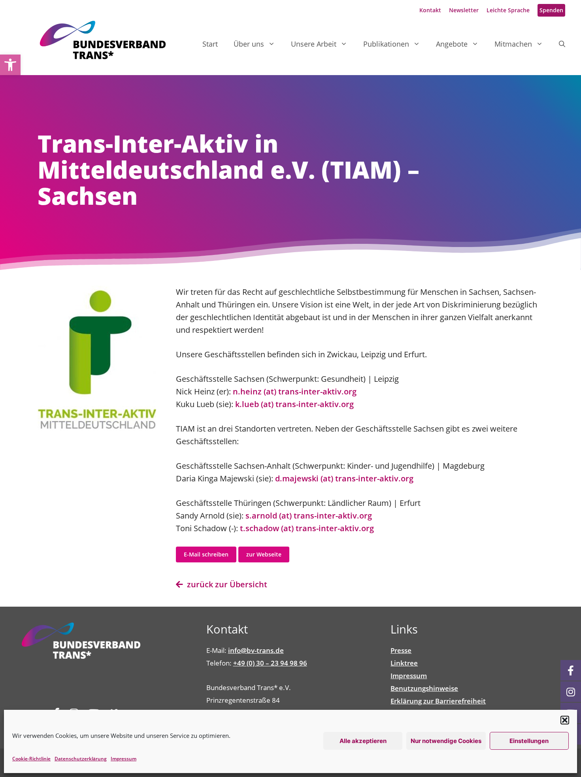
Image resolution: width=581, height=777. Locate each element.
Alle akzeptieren (363, 741)
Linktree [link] (404, 663)
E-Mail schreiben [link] (206, 554)
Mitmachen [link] (513, 44)
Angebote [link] (452, 44)
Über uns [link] (249, 44)
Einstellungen (529, 741)
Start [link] (210, 44)
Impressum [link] (123, 758)
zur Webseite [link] (263, 554)
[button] (565, 720)
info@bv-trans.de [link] (256, 650)
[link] (10, 65)
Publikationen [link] (386, 44)
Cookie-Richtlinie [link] (31, 758)
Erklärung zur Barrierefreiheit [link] (438, 700)
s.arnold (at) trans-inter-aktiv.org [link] (308, 515)
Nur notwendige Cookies (446, 741)
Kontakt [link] (430, 10)
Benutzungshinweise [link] (424, 688)
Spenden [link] (551, 10)
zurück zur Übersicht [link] (225, 584)
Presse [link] (400, 650)
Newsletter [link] (464, 10)
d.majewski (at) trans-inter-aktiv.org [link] (344, 478)
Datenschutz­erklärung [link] (81, 758)
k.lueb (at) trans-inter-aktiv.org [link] (293, 404)
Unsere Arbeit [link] (313, 44)
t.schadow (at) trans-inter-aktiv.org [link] (307, 528)
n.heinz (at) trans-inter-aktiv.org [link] (294, 391)
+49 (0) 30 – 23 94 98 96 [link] (270, 663)
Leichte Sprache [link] (508, 10)
